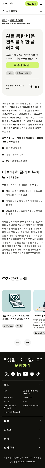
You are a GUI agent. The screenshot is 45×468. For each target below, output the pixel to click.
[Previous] (17, 342)
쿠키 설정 (37, 457)
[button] (20, 385)
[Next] (27, 342)
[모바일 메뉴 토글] (41, 3)
